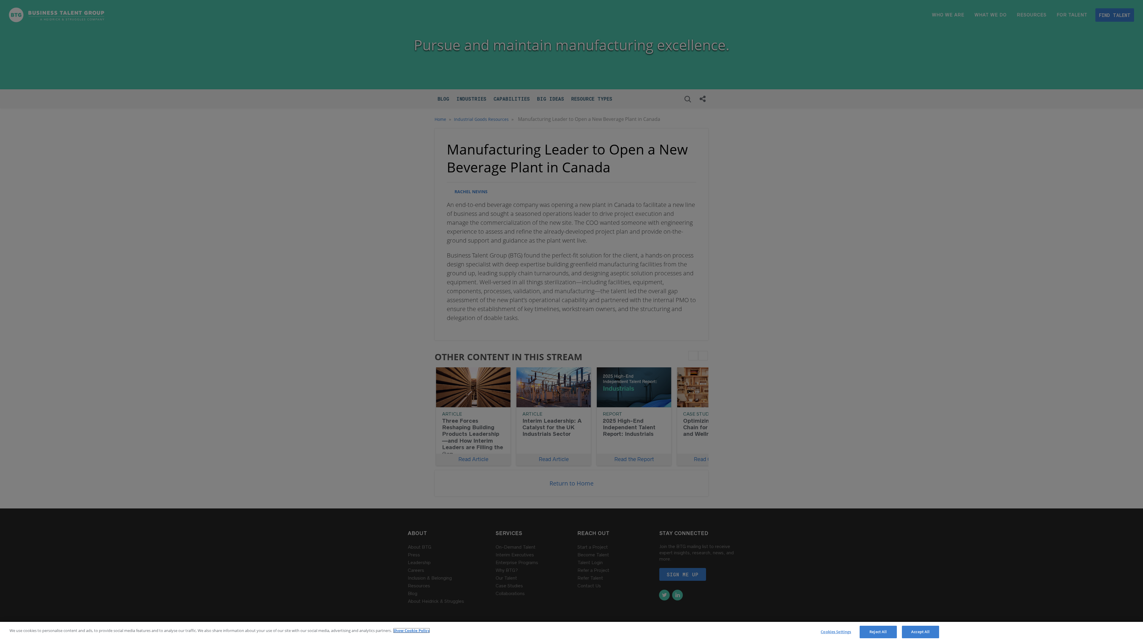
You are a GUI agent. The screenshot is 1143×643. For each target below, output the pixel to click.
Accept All (920, 631)
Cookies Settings (836, 631)
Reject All (878, 631)
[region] (571, 632)
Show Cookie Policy (411, 630)
